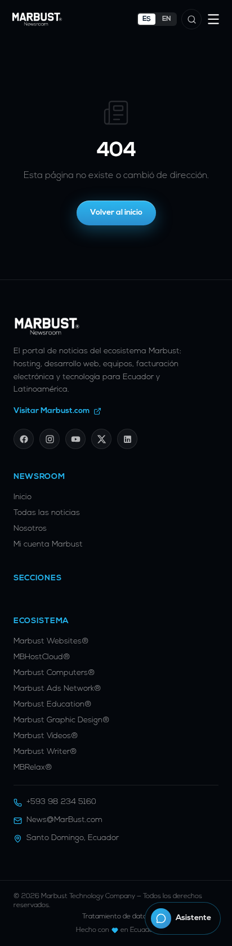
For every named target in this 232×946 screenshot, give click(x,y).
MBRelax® (33, 767)
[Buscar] (191, 19)
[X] (101, 439)
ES (146, 19)
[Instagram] (49, 439)
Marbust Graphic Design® (62, 720)
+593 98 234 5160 (61, 802)
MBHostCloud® (42, 657)
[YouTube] (75, 439)
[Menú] (213, 19)
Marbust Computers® (54, 673)
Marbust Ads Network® (57, 689)
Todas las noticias (47, 513)
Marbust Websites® (51, 641)
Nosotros (30, 529)
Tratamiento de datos (116, 916)
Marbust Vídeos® (46, 736)
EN (166, 19)
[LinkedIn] (127, 439)
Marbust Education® (53, 704)
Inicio (23, 497)
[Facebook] (24, 439)
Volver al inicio (116, 212)
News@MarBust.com (64, 820)
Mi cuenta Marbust (48, 544)
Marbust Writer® (45, 752)
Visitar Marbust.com (52, 411)
